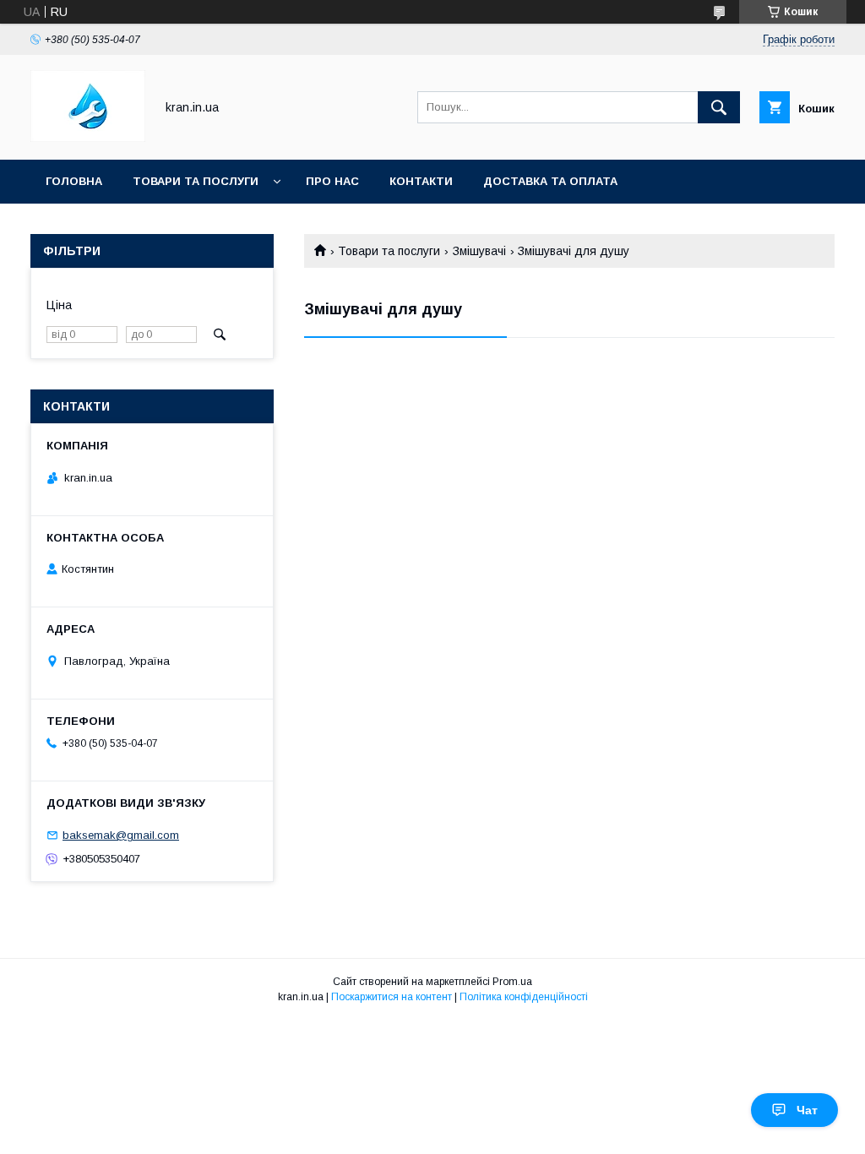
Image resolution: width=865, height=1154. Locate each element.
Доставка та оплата (550, 181)
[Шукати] (719, 107)
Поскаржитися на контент (391, 997)
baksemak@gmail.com (121, 835)
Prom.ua (512, 982)
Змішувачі (479, 251)
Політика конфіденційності (524, 997)
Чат (807, 1110)
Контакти (421, 181)
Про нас (332, 181)
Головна (74, 181)
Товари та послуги (195, 181)
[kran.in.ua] (87, 137)
